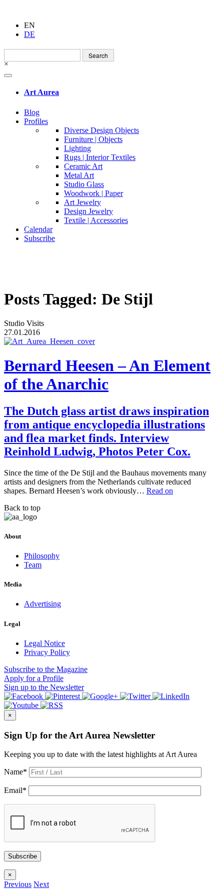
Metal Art (79, 175)
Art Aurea (41, 92)
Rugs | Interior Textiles (100, 157)
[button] (18, 884)
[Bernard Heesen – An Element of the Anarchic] (107, 341)
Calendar (38, 229)
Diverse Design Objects (101, 130)
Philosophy (42, 556)
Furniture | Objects (93, 139)
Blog (32, 112)
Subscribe (39, 238)
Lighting (77, 148)
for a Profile (34, 678)
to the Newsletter (44, 687)
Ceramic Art (83, 166)
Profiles (36, 121)
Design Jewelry (88, 211)
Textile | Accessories (96, 220)
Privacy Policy (47, 652)
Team (33, 564)
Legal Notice (44, 643)
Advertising (42, 604)
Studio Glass (84, 184)
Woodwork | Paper (93, 193)
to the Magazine (46, 669)
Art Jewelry (82, 202)
